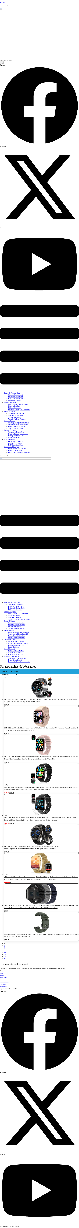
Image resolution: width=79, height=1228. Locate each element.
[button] (39, 345)
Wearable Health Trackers (16, 415)
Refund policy (3, 977)
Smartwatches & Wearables (17, 449)
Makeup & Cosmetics (15, 400)
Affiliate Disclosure (4, 982)
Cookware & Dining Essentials (18, 424)
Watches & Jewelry (14, 408)
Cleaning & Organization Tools (18, 423)
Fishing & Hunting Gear (16, 436)
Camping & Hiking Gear (16, 432)
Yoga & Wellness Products (17, 419)
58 (5, 956)
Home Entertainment (15, 450)
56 (5, 952)
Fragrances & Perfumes (15, 397)
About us (2, 975)
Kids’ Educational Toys (15, 445)
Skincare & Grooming (15, 395)
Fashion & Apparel (10, 402)
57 (5, 954)
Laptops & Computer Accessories (19, 452)
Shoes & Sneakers (14, 406)
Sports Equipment (14, 437)
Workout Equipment (14, 417)
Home (1, 973)
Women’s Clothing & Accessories (19, 410)
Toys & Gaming (9, 439)
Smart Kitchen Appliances (16, 428)
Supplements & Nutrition (16, 413)
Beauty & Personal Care (12, 393)
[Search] (1, 62)
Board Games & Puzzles (16, 441)
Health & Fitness (9, 411)
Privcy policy (3, 984)
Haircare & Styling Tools (16, 398)
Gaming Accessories (14, 443)
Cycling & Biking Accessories (18, 434)
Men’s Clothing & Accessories (18, 404)
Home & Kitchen (9, 421)
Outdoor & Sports (10, 430)
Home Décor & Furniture (16, 426)
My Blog (3, 2)
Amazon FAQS (3, 986)
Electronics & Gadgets (11, 447)
